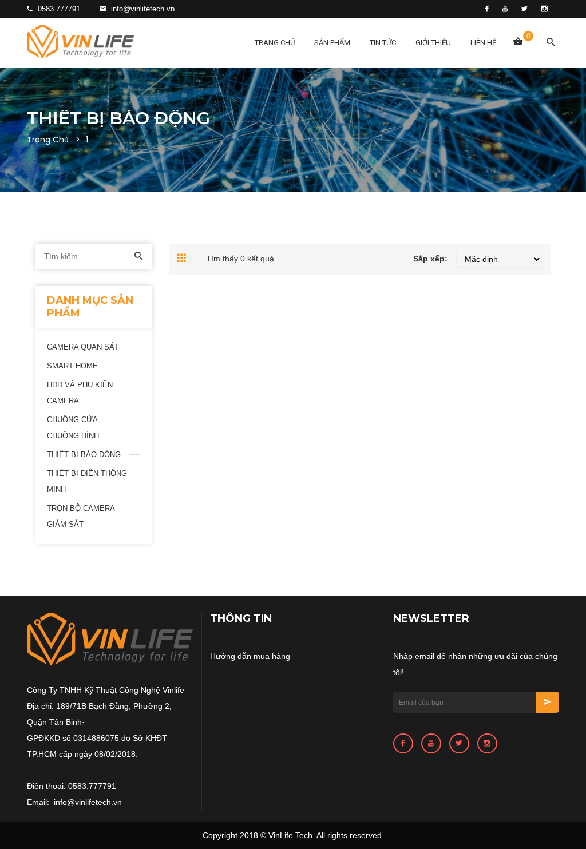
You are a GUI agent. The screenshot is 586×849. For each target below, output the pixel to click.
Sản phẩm (332, 42)
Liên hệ (483, 42)
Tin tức (383, 42)
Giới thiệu (433, 42)
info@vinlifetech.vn (142, 9)
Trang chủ (275, 42)
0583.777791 (57, 9)
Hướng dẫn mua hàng (250, 656)
